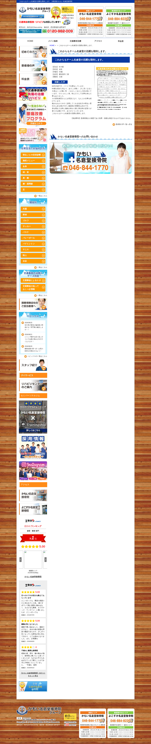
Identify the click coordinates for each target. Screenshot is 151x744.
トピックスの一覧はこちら (37, 356)
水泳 (25, 261)
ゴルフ (26, 220)
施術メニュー (29, 160)
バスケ (26, 232)
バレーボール (29, 238)
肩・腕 (26, 178)
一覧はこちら (42, 196)
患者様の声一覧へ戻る (124, 124)
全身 (25, 166)
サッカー (27, 226)
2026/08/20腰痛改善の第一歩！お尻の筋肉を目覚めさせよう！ (34, 348)
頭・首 (26, 172)
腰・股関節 (28, 184)
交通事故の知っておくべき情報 (31, 287)
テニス (26, 249)
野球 (25, 215)
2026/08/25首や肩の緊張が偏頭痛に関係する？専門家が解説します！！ (34, 326)
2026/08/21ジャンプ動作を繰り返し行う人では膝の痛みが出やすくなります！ (34, 338)
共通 (25, 209)
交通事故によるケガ (32, 280)
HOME (52, 45)
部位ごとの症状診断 (32, 155)
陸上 (25, 255)
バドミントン (29, 244)
